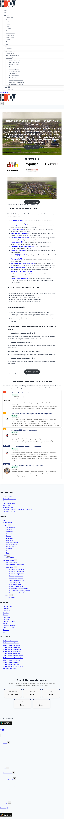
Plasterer (8, 39)
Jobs (5, 11)
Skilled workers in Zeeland (11, 664)
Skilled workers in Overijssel (11, 660)
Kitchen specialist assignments (16, 80)
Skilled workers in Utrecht (11, 662)
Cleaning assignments (14, 69)
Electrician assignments (14, 60)
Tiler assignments (13, 73)
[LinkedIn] (3, 730)
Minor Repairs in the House (19, 233)
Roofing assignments (14, 75)
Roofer (7, 41)
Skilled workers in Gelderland (12, 649)
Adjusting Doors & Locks (19, 225)
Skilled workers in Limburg (11, 653)
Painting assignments (14, 66)
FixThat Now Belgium (9, 668)
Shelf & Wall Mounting (18, 267)
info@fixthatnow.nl (9, 503)
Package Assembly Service (19, 278)
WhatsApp (6, 505)
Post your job (4, 92)
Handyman (8, 22)
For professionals (10, 53)
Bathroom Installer (10, 33)
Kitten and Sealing (17, 229)
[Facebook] (1, 730)
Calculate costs (9, 17)
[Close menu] (0, 735)
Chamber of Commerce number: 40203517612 (17, 509)
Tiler (7, 44)
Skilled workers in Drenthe (11, 643)
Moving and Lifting (17, 259)
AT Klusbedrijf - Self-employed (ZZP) (24, 430)
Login (5, 555)
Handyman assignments (14, 62)
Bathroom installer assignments (16, 84)
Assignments (10, 567)
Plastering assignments (14, 77)
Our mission (7, 501)
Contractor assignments (14, 71)
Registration (9, 48)
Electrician (8, 28)
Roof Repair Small (17, 221)
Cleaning (8, 19)
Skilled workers (8, 13)
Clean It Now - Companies (20, 393)
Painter (7, 26)
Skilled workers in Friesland (11, 645)
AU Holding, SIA (8, 507)
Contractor (8, 30)
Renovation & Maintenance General (22, 246)
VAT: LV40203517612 (9, 511)
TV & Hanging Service (18, 255)
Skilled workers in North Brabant (13, 656)
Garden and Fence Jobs (18, 250)
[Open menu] (2, 103)
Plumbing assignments (14, 64)
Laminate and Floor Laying (20, 238)
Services (5, 525)
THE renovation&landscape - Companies (26, 447)
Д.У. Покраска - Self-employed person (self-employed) (31, 413)
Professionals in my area (10, 641)
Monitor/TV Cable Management (21, 272)
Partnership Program (9, 499)
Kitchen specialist (10, 37)
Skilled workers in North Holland (13, 658)
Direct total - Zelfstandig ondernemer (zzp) (27, 465)
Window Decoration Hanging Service (23, 263)
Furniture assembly (17, 242)
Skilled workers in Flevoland (11, 647)
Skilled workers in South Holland (13, 666)
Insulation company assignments (16, 82)
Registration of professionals (12, 55)
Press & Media (7, 497)
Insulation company (10, 35)
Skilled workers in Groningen (12, 651)
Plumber (8, 24)
